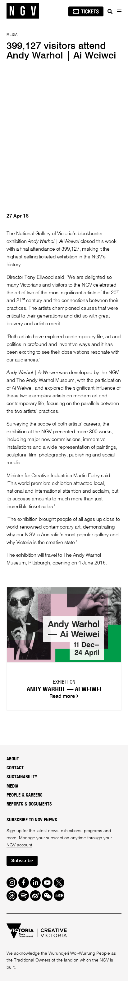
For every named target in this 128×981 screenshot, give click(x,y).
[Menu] (119, 11)
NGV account (19, 845)
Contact (15, 768)
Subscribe (22, 860)
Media (12, 786)
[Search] (109, 11)
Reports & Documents (29, 804)
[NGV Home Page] (23, 11)
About (13, 759)
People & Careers (25, 795)
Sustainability (22, 777)
